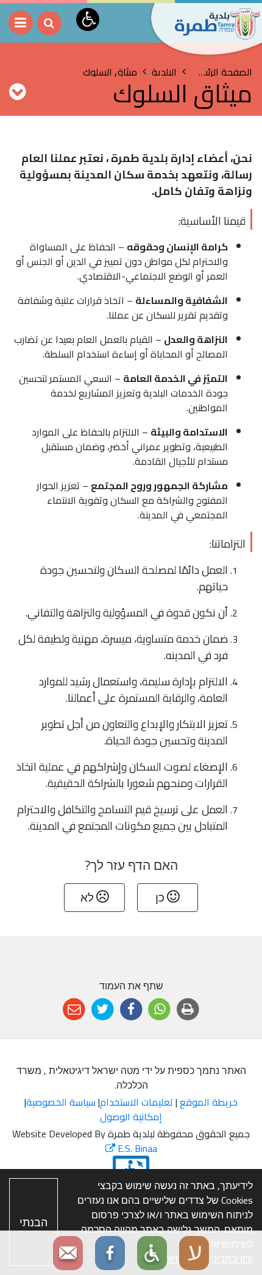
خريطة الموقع (209, 1102)
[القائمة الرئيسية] (21, 22)
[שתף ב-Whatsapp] (159, 1010)
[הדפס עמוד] (188, 1010)
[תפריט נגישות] (87, 19)
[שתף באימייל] (74, 1010)
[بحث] (49, 23)
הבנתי (33, 1222)
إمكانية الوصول (131, 1116)
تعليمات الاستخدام (136, 1102)
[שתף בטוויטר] (103, 1010)
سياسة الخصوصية (61, 1102)
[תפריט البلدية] (17, 91)
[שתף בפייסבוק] (131, 1010)
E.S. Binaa (131, 1148)
